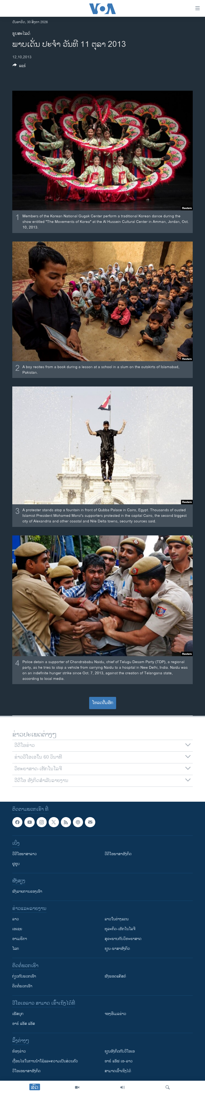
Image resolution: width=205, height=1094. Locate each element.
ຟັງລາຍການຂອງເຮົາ (27, 892)
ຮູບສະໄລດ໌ (21, 33)
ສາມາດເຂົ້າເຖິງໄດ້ (118, 1071)
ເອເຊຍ (17, 929)
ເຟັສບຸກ (17, 1014)
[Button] (19, 67)
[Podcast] (78, 822)
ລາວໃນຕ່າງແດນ (117, 919)
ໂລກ (15, 949)
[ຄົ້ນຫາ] (168, 1087)
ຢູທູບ (16, 864)
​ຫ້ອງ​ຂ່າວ (19, 1051)
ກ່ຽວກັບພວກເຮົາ (24, 976)
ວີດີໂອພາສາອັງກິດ (118, 854)
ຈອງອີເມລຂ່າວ (115, 1014)
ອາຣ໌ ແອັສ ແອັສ (23, 1024)
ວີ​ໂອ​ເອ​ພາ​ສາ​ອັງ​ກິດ (26, 1071)
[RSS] (66, 822)
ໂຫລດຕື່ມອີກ (102, 702)
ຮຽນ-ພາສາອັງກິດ (117, 949)
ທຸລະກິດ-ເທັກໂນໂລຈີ (120, 929)
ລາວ (15, 919)
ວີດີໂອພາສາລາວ (24, 854)
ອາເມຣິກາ (19, 939)
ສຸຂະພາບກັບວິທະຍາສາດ (123, 939)
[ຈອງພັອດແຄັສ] (90, 822)
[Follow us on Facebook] (17, 822)
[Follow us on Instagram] (42, 822)
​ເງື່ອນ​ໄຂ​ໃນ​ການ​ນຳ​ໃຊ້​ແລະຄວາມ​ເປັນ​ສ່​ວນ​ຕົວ (45, 1061)
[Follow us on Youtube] (29, 822)
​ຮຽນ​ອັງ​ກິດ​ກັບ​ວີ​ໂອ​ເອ (120, 1051)
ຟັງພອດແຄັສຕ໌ (115, 976)
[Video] (77, 1087)
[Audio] (123, 1087)
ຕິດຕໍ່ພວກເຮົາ (22, 986)
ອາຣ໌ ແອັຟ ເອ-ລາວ (119, 1061)
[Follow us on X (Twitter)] (54, 822)
